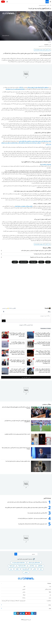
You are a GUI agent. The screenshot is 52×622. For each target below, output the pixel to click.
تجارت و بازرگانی (48, 589)
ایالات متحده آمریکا (22, 566)
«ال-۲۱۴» (21, 87)
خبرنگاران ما (49, 601)
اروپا (48, 5)
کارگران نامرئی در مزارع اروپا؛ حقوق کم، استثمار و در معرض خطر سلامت (36, 250)
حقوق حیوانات (33, 262)
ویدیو (50, 598)
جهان (24, 586)
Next (50, 592)
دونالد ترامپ (32, 566)
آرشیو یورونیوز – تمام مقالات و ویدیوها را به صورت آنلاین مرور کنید (13, 601)
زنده (3, 1)
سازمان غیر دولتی (23, 262)
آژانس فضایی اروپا (25, 569)
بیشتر (50, 608)
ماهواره (17, 569)
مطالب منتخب (46, 404)
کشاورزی (14, 262)
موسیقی (26, 572)
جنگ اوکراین (40, 566)
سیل (11, 569)
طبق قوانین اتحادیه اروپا (45, 164)
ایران (41, 569)
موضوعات (49, 583)
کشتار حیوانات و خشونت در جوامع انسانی (23, 206)
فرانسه (48, 262)
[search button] (15, 554)
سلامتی (34, 569)
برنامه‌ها (23, 598)
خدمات (49, 605)
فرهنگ (24, 595)
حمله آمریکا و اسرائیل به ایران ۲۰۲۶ (18, 562)
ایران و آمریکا (12, 566)
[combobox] (26, 554)
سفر (50, 595)
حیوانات (41, 262)
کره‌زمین (23, 589)
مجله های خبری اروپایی (42, 5)
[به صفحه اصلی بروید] (47, 1)
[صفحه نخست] (50, 5)
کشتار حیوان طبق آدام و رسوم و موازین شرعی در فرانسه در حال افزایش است (35, 141)
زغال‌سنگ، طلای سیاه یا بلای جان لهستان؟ (42, 254)
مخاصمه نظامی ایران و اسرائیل (34, 562)
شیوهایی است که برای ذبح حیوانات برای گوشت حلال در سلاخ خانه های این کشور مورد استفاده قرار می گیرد (26, 143)
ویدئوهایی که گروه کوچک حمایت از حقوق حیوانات (37, 87)
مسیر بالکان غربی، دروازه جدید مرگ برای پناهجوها (40, 257)
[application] (26, 26)
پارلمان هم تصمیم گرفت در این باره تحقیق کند (15, 89)
